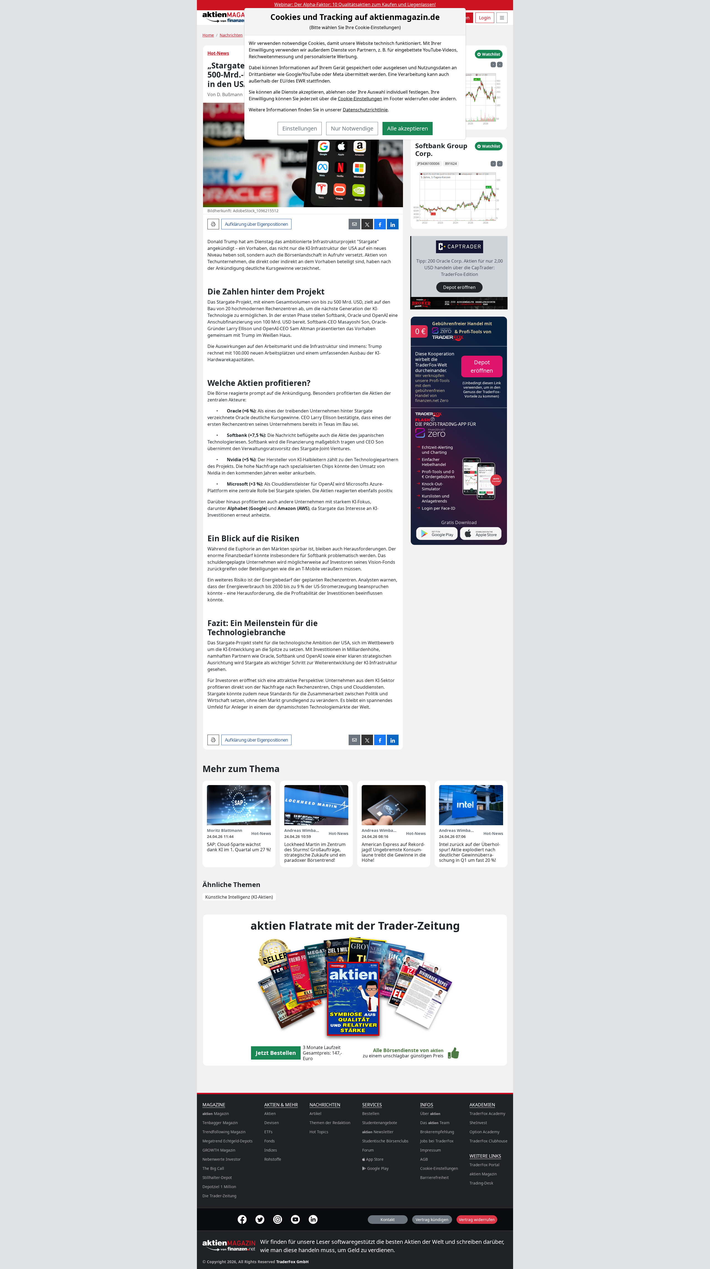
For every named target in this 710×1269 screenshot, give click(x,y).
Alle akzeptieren (407, 128)
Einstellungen (299, 128)
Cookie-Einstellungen (360, 99)
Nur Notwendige (352, 128)
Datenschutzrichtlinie (365, 110)
